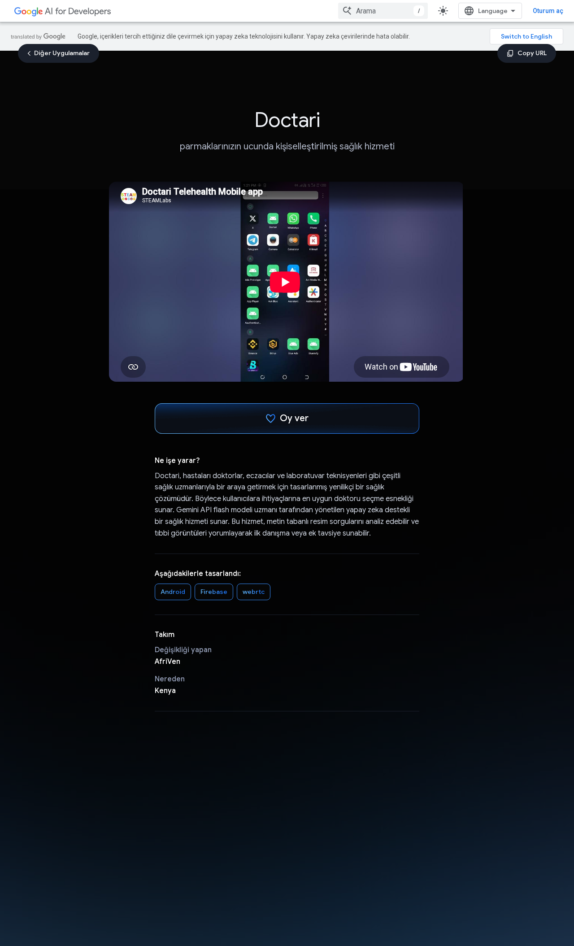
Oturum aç (548, 10)
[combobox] (383, 11)
